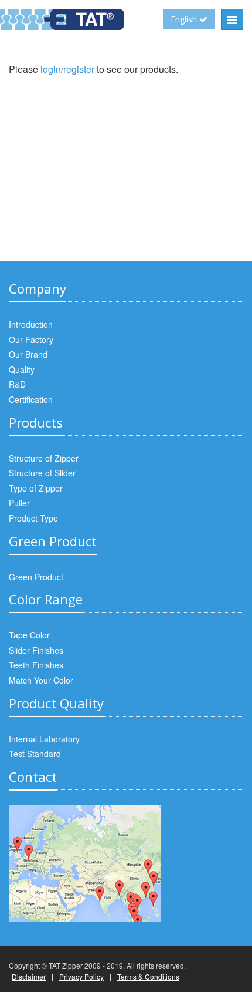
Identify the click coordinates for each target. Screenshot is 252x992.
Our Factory (31, 339)
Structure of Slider (42, 473)
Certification (31, 399)
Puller (19, 503)
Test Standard (35, 753)
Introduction (31, 324)
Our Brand (28, 354)
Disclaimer (29, 976)
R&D (17, 384)
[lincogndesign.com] (9, 941)
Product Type (33, 518)
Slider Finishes (36, 650)
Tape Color (29, 635)
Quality (22, 369)
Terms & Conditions (148, 976)
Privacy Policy (81, 976)
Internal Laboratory (44, 739)
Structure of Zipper (44, 458)
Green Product (36, 577)
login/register (67, 69)
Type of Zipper (36, 488)
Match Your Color (41, 680)
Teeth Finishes (36, 665)
